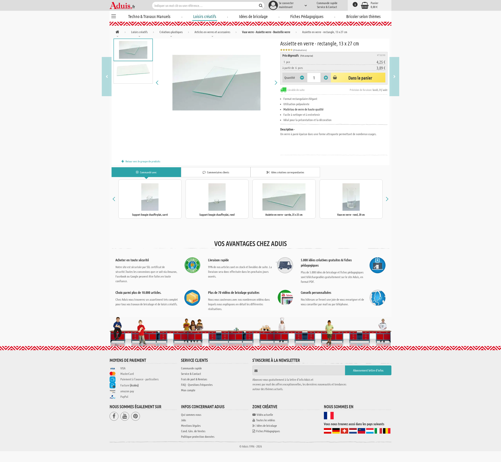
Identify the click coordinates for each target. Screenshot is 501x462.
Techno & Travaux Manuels (149, 16)
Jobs (183, 420)
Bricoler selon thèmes (363, 16)
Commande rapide (327, 3)
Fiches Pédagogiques (306, 16)
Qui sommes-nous (191, 414)
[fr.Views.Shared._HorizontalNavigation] (117, 33)
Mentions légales (191, 425)
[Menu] (113, 16)
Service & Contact (327, 7)
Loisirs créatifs (204, 16)
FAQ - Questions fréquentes (197, 384)
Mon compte (188, 390)
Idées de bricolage (253, 16)
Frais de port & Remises (194, 379)
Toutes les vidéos (265, 420)
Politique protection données (197, 436)
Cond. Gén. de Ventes (193, 431)
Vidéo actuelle (265, 414)
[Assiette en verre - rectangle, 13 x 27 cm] (216, 83)
